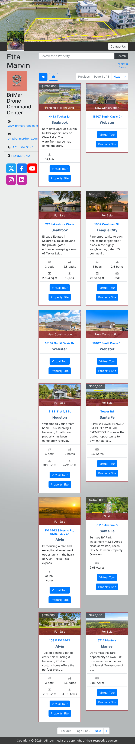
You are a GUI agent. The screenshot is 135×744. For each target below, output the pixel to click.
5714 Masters (107, 640)
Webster (107, 122)
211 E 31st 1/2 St (60, 411)
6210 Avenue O (107, 525)
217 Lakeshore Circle (59, 224)
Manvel (107, 646)
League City (107, 230)
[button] (7, 21)
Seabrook (60, 122)
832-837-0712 (20, 155)
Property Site (60, 178)
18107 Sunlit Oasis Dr (107, 116)
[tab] (43, 77)
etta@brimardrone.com (23, 138)
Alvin (59, 540)
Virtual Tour (60, 169)
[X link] (11, 168)
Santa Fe (107, 417)
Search (121, 56)
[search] (76, 56)
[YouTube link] (32, 168)
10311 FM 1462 (59, 640)
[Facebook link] (22, 168)
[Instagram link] (11, 179)
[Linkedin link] (22, 179)
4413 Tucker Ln (59, 116)
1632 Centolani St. (107, 224)
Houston (59, 417)
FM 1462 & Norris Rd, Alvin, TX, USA (59, 532)
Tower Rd (107, 411)
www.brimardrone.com (23, 125)
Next (117, 76)
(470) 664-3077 (22, 147)
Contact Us (118, 46)
